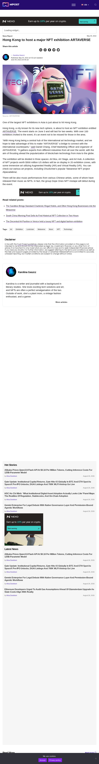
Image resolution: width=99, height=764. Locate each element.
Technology (68, 229)
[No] (95, 758)
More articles (61, 302)
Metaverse (41, 229)
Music (51, 229)
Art (11, 229)
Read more (89, 753)
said (33, 147)
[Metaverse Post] (11, 4)
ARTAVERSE (9, 131)
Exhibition (19, 229)
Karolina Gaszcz (19, 55)
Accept (43, 760)
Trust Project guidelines (27, 244)
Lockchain (30, 229)
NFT (58, 229)
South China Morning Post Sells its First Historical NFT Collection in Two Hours (42, 216)
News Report (7, 36)
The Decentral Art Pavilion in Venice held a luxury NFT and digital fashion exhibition (44, 221)
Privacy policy (55, 760)
